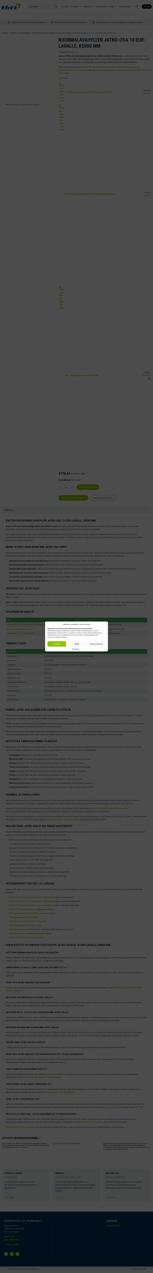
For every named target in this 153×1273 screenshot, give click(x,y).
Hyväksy (56, 644)
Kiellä (76, 644)
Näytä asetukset (96, 644)
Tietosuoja (75, 649)
